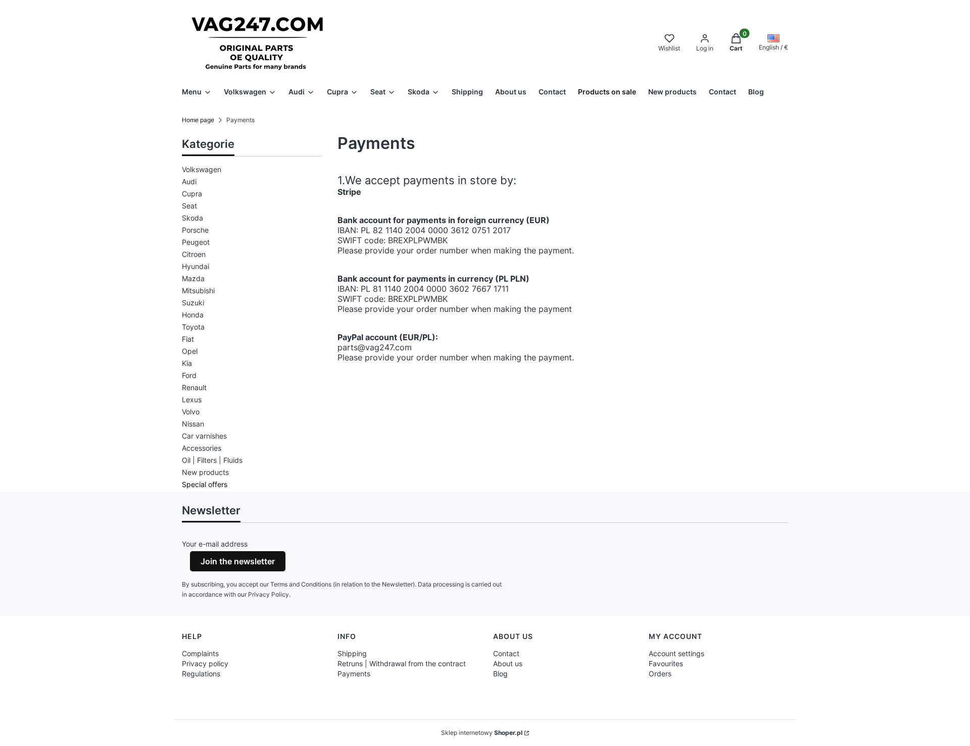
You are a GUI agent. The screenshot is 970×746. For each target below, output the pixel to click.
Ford (189, 375)
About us (507, 663)
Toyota (193, 327)
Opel (190, 351)
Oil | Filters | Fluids (212, 460)
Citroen (194, 254)
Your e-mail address (215, 544)
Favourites (666, 663)
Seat (189, 205)
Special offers (204, 484)
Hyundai (195, 266)
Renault (194, 387)
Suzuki (193, 302)
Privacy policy (205, 663)
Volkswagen (201, 169)
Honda (193, 314)
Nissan (193, 423)
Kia (187, 363)
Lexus (192, 399)
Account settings (676, 653)
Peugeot (196, 242)
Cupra (192, 193)
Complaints (200, 653)
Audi (189, 181)
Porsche (195, 230)
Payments (353, 673)
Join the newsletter (238, 561)
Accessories (201, 448)
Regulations (201, 673)
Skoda (192, 218)
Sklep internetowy (481, 732)
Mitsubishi (198, 290)
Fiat (188, 339)
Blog (500, 673)
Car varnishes (204, 436)
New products (205, 472)
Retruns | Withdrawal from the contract (401, 663)
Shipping (352, 653)
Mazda (193, 278)
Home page (198, 120)
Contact (506, 653)
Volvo (191, 411)
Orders (660, 673)
